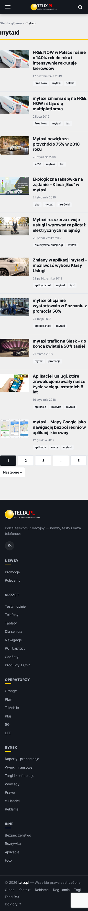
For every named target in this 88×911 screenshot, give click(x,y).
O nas (9, 890)
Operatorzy (17, 680)
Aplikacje (12, 852)
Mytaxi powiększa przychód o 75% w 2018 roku (56, 144)
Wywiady (12, 784)
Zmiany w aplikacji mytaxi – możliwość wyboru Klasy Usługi (60, 265)
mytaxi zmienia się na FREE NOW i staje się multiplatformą (60, 104)
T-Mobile (12, 708)
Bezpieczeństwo (18, 835)
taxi (68, 123)
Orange (11, 691)
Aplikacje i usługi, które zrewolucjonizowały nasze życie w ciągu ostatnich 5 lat (59, 384)
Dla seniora (13, 631)
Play (8, 699)
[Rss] (9, 545)
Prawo (10, 792)
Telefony (12, 615)
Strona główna (11, 23)
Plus (8, 716)
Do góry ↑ (13, 904)
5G (7, 724)
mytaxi (56, 83)
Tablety (11, 623)
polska (70, 83)
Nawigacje (13, 640)
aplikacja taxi (43, 285)
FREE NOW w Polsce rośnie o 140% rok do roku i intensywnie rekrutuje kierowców (59, 60)
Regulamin (61, 890)
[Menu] (7, 7)
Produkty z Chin (17, 665)
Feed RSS (12, 897)
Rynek (11, 747)
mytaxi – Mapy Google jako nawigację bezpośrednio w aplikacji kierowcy (59, 427)
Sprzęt (12, 595)
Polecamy (13, 580)
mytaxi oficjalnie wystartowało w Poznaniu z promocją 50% (60, 306)
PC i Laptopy (15, 648)
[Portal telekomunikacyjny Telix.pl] (44, 7)
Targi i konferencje (19, 775)
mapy (54, 447)
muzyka (56, 407)
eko (37, 204)
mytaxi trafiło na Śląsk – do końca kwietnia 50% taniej (59, 344)
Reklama (12, 809)
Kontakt (25, 890)
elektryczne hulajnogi (49, 245)
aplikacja (40, 447)
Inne (9, 824)
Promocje (12, 572)
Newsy (12, 560)
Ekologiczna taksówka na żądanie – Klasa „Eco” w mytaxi (58, 184)
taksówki (64, 204)
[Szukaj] (80, 7)
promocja (54, 361)
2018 (38, 164)
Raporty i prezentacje (22, 759)
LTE (8, 733)
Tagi (77, 890)
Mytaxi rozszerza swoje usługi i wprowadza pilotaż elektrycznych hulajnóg (59, 225)
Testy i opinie (15, 606)
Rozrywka (13, 843)
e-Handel (12, 801)
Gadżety (12, 657)
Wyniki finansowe (18, 767)
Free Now (41, 83)
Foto (8, 860)
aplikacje (40, 407)
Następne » (12, 472)
